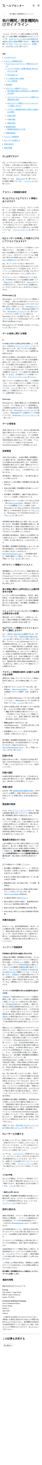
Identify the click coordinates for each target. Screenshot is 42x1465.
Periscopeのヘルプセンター (17, 311)
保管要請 (9, 85)
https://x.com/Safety (19, 689)
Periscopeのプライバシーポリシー (25, 415)
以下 (17, 559)
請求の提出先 (9, 144)
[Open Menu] (33, 6)
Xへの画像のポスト (11, 260)
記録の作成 (11, 116)
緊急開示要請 (11, 127)
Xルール (14, 46)
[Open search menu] (39, 5)
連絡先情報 (8, 148)
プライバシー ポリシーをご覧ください (22, 377)
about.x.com (20, 179)
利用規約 (10, 346)
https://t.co (8, 282)
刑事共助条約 (11, 133)
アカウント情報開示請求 (13, 61)
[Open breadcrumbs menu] (4, 14)
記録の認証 (11, 119)
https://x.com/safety (15, 503)
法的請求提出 (13, 1004)
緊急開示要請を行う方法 (16, 129)
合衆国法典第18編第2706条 (23, 791)
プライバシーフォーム (25, 1164)
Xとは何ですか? (10, 57)
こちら (13, 388)
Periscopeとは (12, 75)
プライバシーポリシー (22, 44)
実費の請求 (11, 123)
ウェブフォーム (8, 1203)
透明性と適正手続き (14, 634)
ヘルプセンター (29, 181)
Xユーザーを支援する (12, 140)
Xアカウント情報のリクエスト (17, 88)
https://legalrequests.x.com (12, 747)
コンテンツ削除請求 (11, 137)
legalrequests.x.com (20, 1223)
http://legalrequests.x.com (12, 554)
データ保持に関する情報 (15, 78)
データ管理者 (12, 81)
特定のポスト (23, 898)
